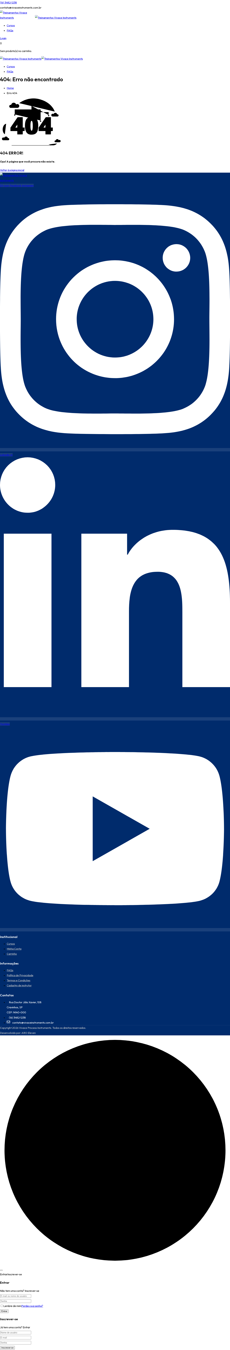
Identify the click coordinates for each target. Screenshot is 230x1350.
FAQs (10, 30)
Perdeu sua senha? (32, 1306)
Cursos (11, 25)
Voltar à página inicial (12, 170)
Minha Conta (14, 948)
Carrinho (12, 953)
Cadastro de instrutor (19, 985)
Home (10, 88)
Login (3, 38)
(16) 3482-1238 (8, 2)
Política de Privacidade (20, 975)
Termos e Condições (18, 980)
